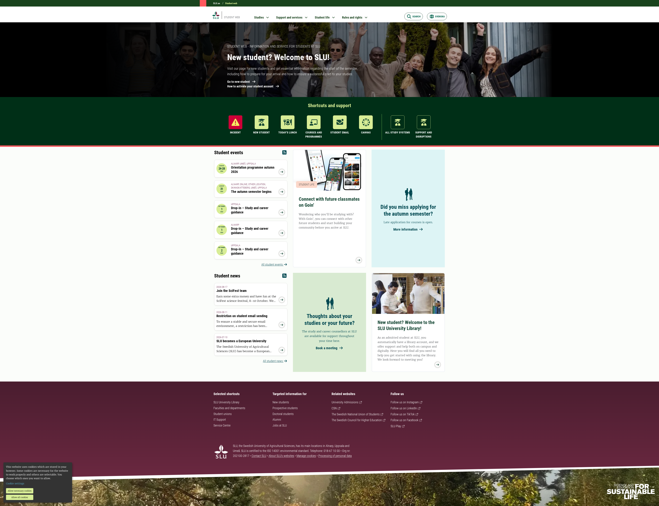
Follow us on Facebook (404, 420)
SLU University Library (226, 402)
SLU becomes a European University (241, 341)
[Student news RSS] (284, 276)
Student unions (222, 414)
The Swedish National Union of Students (356, 414)
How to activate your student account (250, 86)
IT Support (219, 419)
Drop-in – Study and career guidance (249, 210)
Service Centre (221, 425)
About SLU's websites (281, 456)
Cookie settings (15, 483)
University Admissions (345, 402)
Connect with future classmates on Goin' (329, 202)
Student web (231, 3)
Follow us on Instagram (405, 402)
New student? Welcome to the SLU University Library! (406, 325)
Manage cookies (306, 456)
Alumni (277, 419)
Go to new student (238, 81)
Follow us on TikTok (403, 414)
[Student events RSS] (284, 153)
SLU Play (396, 426)
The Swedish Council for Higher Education (357, 420)
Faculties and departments (229, 408)
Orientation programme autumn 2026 (252, 169)
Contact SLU (259, 456)
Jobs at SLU (280, 425)
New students (281, 402)
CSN (334, 408)
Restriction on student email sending (241, 316)
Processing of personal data (335, 456)
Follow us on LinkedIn (404, 408)
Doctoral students (283, 414)
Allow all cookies (19, 497)
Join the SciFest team (231, 291)
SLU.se (216, 3)
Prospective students (285, 408)
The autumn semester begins (251, 192)
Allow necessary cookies (20, 491)
